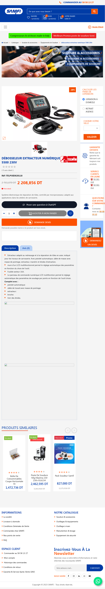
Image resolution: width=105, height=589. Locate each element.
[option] (14, 461)
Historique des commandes (15, 562)
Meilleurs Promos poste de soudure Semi (74, 35)
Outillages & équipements (67, 521)
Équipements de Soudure (49, 43)
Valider (92, 136)
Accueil (5, 43)
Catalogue (15, 43)
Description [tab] (10, 248)
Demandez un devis (94, 242)
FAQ (5, 540)
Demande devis (42, 222)
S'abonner (95, 568)
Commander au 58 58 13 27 (15, 553)
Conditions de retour (12, 567)
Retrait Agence (89, 110)
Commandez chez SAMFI (13, 530)
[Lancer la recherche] (94, 11)
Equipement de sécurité (66, 535)
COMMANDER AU (78, 2)
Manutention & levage (65, 530)
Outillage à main (63, 526)
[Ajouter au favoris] (70, 213)
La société (7, 517)
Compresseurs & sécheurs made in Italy (29, 35)
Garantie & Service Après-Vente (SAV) (19, 571)
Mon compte (9, 558)
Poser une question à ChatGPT (41, 204)
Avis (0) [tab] (26, 248)
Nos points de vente (11, 535)
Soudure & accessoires (29, 43)
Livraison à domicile (92, 101)
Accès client (97, 27)
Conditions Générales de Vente (16, 526)
